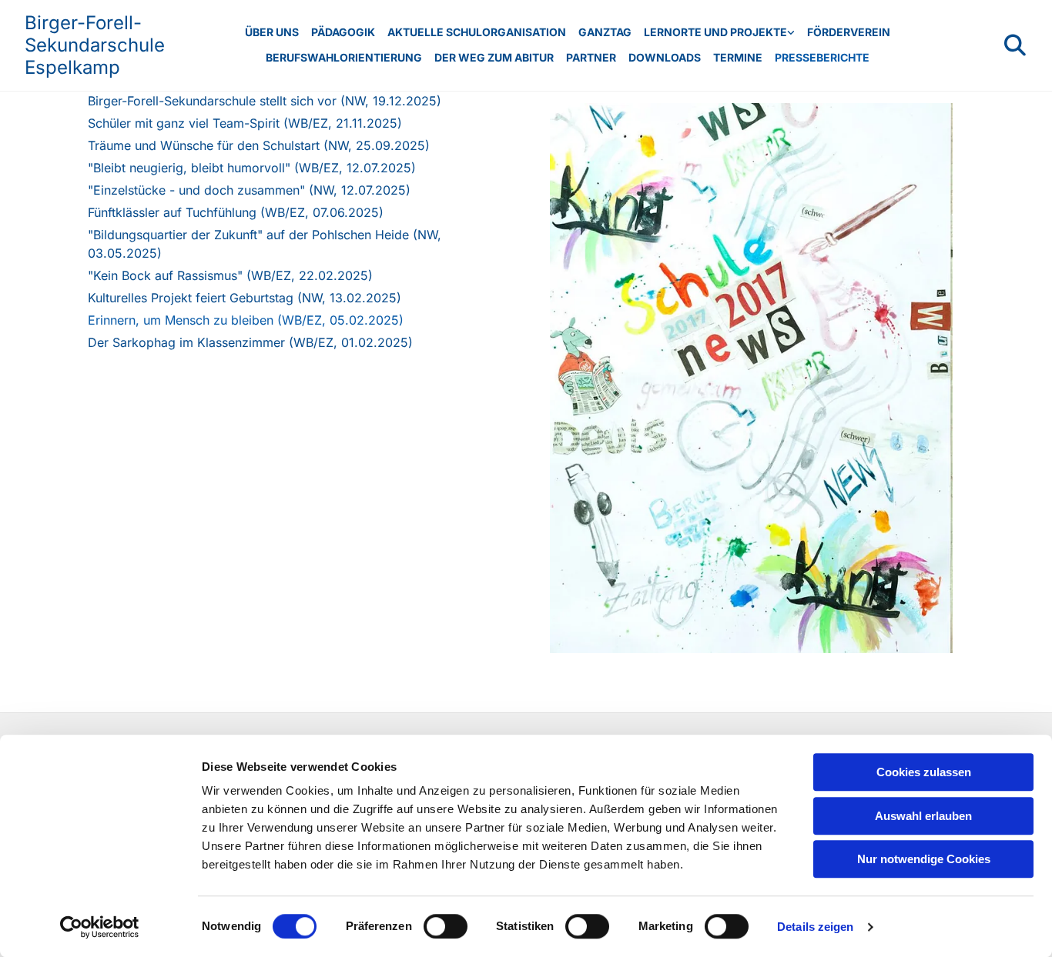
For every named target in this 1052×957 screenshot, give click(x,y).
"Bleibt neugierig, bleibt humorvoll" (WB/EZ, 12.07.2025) (252, 167)
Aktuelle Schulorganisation (476, 31)
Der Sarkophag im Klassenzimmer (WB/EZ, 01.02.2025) (250, 342)
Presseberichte (822, 57)
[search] (1015, 45)
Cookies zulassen (923, 772)
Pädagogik (343, 31)
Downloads (664, 57)
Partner (591, 57)
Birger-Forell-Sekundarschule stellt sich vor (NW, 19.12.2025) (264, 100)
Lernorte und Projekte (715, 31)
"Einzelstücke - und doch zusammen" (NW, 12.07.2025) (249, 190)
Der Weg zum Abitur (494, 57)
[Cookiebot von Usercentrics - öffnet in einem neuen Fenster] (99, 927)
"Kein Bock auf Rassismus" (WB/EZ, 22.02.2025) (230, 275)
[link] (719, 32)
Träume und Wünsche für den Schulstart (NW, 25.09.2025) (259, 145)
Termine (737, 57)
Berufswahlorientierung (344, 57)
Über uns (272, 31)
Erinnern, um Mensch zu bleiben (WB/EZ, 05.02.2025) (246, 320)
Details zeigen (815, 926)
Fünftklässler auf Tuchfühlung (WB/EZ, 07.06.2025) (236, 212)
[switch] (445, 926)
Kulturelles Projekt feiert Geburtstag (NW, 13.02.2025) (244, 297)
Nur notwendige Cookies (923, 858)
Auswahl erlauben (923, 815)
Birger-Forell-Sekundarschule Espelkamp (95, 45)
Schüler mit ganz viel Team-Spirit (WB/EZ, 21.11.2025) (245, 123)
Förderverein (848, 31)
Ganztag (605, 31)
